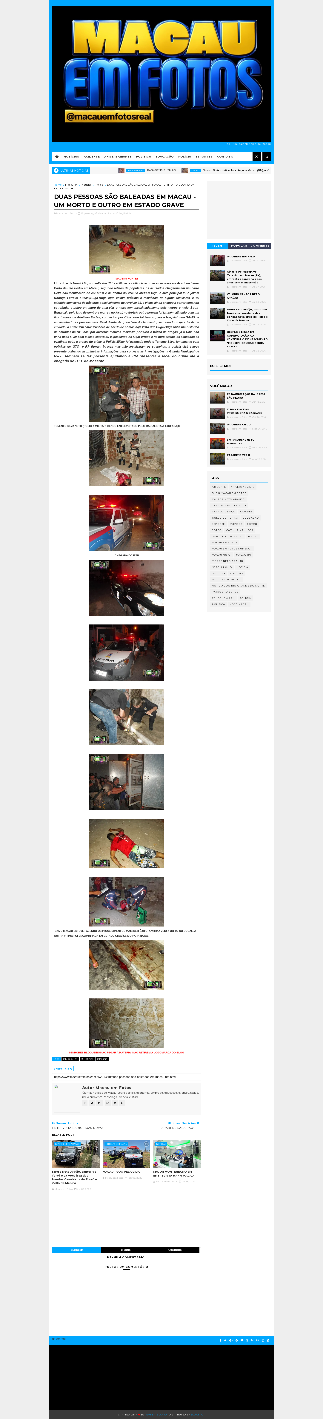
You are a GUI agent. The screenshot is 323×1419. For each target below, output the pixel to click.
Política (218, 604)
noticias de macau (116, 1144)
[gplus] (231, 1340)
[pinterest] (237, 1340)
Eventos (236, 524)
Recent (217, 245)
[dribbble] (247, 1340)
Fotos (217, 530)
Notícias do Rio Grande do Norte (238, 585)
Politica (143, 156)
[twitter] (225, 1340)
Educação (165, 156)
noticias (161, 1144)
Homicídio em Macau (228, 536)
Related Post (63, 1135)
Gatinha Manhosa (240, 530)
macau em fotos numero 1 (232, 548)
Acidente (92, 156)
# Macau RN (70, 1058)
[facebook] (220, 1340)
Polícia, (127, 213)
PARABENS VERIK (238, 454)
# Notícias (87, 1058)
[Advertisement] (88, 1375)
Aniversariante (118, 156)
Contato (225, 156)
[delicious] (268, 1340)
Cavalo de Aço (224, 511)
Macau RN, (105, 213)
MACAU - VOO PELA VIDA (121, 1171)
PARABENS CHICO (239, 424)
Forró (252, 524)
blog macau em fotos (229, 493)
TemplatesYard (156, 1414)
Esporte (154, 170)
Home (58, 184)
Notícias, (118, 213)
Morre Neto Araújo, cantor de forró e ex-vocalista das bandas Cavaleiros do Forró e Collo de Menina (74, 1177)
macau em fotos (224, 542)
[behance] (257, 1340)
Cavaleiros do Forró (229, 505)
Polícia (184, 156)
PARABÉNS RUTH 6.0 (120, 170)
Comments (260, 245)
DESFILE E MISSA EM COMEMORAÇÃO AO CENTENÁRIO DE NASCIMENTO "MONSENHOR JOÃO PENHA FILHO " (247, 339)
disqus (125, 1250)
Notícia (242, 567)
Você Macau (239, 604)
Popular (239, 245)
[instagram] (263, 1340)
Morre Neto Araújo (227, 561)
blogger (77, 1250)
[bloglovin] (242, 1340)
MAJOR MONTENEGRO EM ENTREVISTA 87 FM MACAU (173, 1173)
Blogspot (197, 1414)
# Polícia (102, 1058)
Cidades (246, 511)
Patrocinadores (225, 591)
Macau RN (71, 184)
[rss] (252, 1340)
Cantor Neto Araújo (67, 1144)
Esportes (204, 156)
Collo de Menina (225, 517)
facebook (175, 1250)
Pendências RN (223, 598)
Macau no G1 (221, 554)
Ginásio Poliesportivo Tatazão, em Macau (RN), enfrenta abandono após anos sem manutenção (224, 170)
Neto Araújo (222, 567)
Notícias (71, 156)
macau (253, 536)
